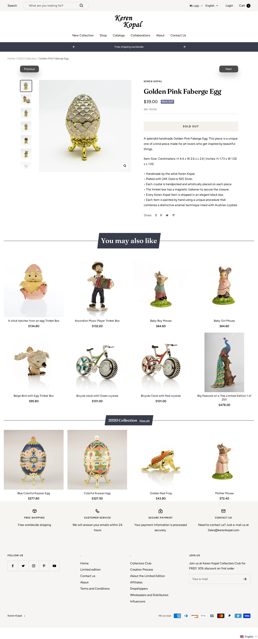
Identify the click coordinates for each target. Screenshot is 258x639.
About (160, 35)
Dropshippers (139, 588)
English (209, 5)
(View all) (144, 420)
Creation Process (141, 569)
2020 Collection (26, 58)
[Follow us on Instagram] (33, 566)
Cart (244, 5)
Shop (103, 35)
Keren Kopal (153, 81)
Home (11, 58)
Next (229, 69)
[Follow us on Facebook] (13, 566)
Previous (29, 69)
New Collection (83, 35)
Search (12, 5)
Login (229, 5)
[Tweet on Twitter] (167, 215)
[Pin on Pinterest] (161, 215)
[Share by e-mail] (173, 215)
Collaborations (140, 35)
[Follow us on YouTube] (54, 566)
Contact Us (178, 35)
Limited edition (90, 569)
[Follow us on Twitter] (23, 566)
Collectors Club (140, 563)
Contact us (87, 576)
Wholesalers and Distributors (149, 595)
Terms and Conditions (95, 588)
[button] (249, 636)
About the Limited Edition (147, 576)
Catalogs (119, 35)
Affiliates (136, 582)
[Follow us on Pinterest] (44, 566)
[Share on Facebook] (156, 215)
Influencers (137, 601)
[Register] (245, 579)
